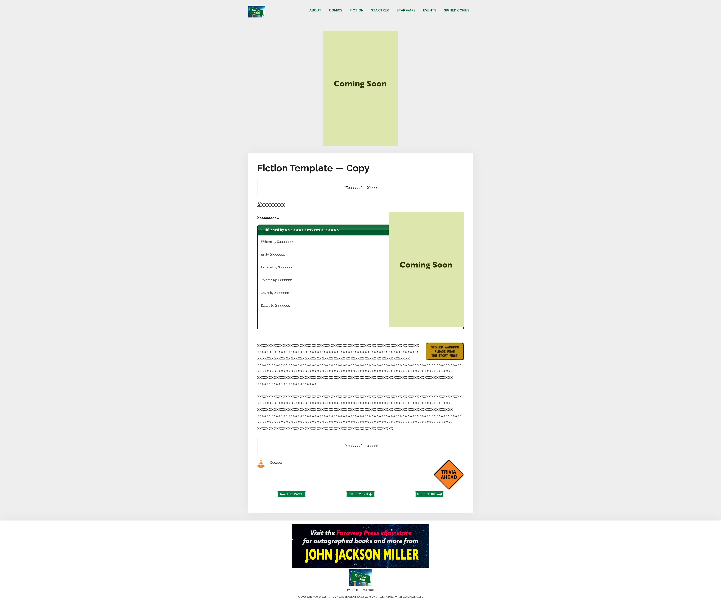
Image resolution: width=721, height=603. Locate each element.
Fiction (357, 10)
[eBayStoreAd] (360, 566)
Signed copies (456, 10)
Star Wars (406, 10)
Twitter (352, 590)
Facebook (368, 590)
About (315, 10)
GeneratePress (413, 596)
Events (429, 10)
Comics (335, 10)
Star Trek (380, 10)
